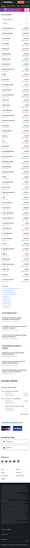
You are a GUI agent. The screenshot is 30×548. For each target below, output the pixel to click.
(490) (6, 300)
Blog (2, 469)
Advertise (18, 472)
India (18, 6)
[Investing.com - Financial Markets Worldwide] (9, 2)
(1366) (6, 301)
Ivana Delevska (7, 356)
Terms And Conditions (6, 529)
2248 (22, 406)
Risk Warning (4, 539)
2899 (16, 391)
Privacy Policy (4, 534)
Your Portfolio (4, 475)
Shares (3, 6)
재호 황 (5, 373)
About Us (18, 469)
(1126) (5, 298)
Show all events (24, 414)
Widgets (3, 478)
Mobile (3, 472)
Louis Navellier (7, 365)
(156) (5, 296)
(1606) (8, 292)
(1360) (7, 290)
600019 (18, 398)
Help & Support (20, 475)
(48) (11, 288)
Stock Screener (11, 6)
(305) (6, 303)
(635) (6, 305)
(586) (9, 294)
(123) (5, 307)
